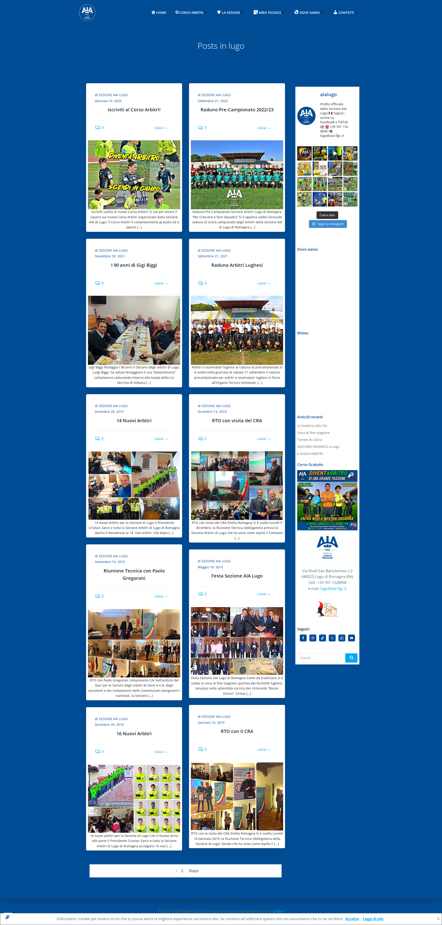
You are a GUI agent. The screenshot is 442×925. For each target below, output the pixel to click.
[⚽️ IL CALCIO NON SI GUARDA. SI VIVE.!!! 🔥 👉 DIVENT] (320, 153)
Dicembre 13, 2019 (212, 411)
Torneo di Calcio (309, 439)
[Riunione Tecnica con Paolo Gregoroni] (134, 642)
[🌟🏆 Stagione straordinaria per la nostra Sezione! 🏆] (320, 168)
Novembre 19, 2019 (110, 562)
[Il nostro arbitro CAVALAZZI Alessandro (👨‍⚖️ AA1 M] (350, 199)
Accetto (352, 918)
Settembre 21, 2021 (213, 256)
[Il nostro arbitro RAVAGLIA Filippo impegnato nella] (304, 184)
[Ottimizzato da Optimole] (8, 917)
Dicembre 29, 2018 (109, 724)
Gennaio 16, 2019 (211, 722)
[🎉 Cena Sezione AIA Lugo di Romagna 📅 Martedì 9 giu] (335, 168)
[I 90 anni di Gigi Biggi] (134, 329)
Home (161, 12)
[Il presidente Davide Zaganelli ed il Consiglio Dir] (320, 199)
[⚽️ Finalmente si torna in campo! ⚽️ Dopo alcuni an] (335, 184)
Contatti (346, 12)
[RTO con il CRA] (237, 796)
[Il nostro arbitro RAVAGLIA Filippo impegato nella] (304, 199)
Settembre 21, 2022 (213, 101)
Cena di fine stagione (313, 433)
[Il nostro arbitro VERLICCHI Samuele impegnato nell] (350, 184)
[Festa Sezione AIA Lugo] (237, 640)
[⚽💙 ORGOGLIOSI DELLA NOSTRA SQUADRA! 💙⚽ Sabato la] (350, 168)
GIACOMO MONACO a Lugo (318, 446)
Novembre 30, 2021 (110, 256)
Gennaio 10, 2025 (108, 101)
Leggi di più (373, 918)
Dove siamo (310, 12)
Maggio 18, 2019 (210, 567)
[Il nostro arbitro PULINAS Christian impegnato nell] (320, 184)
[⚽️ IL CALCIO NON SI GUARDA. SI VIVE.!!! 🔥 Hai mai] (335, 153)
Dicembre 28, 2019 (109, 411)
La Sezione (231, 12)
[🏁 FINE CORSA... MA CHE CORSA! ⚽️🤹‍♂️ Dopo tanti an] (350, 153)
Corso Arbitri (191, 12)
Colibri (278, 911)
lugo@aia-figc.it (333, 588)
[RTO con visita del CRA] (237, 485)
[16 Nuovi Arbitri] (134, 798)
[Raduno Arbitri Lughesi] (237, 329)
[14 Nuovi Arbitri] (134, 485)
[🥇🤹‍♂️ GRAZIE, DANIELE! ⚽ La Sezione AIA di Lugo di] (304, 168)
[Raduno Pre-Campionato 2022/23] (237, 174)
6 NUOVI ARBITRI (310, 453)
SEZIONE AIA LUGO (113, 95)
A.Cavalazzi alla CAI (312, 425)
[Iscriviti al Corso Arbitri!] (134, 174)
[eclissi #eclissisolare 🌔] (304, 153)
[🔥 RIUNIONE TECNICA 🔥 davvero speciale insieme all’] (335, 199)
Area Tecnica (270, 12)
